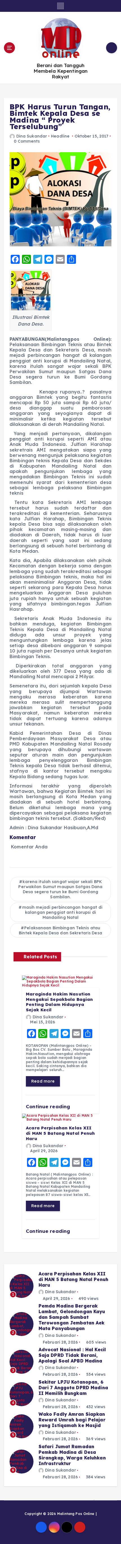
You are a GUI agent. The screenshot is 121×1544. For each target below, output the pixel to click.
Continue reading (48, 1106)
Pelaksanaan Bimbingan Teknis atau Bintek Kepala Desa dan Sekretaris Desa (60, 930)
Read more (43, 1081)
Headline (60, 136)
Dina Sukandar (31, 136)
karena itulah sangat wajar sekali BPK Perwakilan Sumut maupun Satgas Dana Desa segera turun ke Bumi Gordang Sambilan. (60, 889)
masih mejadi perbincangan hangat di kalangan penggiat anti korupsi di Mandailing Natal (62, 912)
